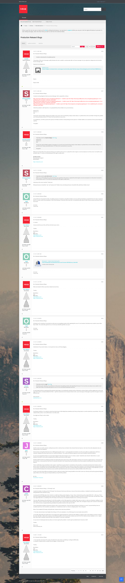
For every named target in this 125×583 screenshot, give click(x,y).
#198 (102, 132)
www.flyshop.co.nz (37, 398)
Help (88, 576)
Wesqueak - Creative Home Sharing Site (51, 261)
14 (88, 570)
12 (83, 570)
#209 (102, 486)
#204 (102, 318)
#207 (102, 406)
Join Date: (24, 74)
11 (80, 570)
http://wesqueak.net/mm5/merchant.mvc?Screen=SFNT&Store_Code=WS (60, 262)
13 (85, 570)
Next (103, 570)
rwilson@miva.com (37, 235)
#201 (102, 217)
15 (90, 570)
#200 (102, 193)
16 (92, 570)
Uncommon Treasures (38, 477)
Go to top (101, 576)
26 (99, 570)
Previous (73, 570)
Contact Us (93, 576)
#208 (102, 443)
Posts (23, 43)
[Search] (103, 9)
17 (95, 570)
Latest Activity (32, 43)
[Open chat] (121, 579)
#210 (102, 534)
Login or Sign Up (100, 1)
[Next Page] (94, 46)
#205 (102, 342)
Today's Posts (49, 21)
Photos (41, 43)
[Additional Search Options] (100, 9)
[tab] (24, 43)
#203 (102, 281)
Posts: (23, 76)
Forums (24, 17)
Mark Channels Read (36, 21)
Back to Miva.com (22, 1)
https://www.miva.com (38, 161)
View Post (54, 137)
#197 (102, 91)
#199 (102, 170)
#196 (102, 51)
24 (97, 570)
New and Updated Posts (26, 21)
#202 (102, 254)
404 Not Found (45, 67)
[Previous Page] (93, 46)
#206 (102, 378)
